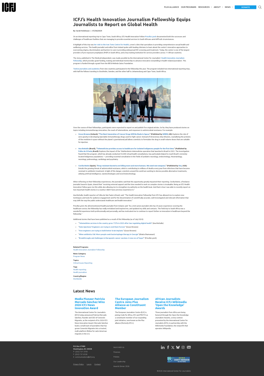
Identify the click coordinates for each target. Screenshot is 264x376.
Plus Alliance (171, 7)
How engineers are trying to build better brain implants (101, 231)
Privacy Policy (78, 364)
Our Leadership (119, 361)
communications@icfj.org (85, 357)
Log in (89, 364)
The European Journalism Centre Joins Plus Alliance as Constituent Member (132, 303)
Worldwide (77, 279)
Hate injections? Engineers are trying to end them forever (102, 227)
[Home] (9, 7)
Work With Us (118, 347)
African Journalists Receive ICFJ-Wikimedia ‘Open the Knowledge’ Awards (171, 303)
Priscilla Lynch (150, 36)
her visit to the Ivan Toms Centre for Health (111, 45)
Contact (97, 364)
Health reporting (79, 269)
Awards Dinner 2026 (121, 366)
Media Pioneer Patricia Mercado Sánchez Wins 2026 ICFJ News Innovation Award (90, 303)
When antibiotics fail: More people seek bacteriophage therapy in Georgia (108, 234)
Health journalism (80, 272)
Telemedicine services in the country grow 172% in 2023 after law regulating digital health (115, 223)
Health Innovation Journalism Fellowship (89, 250)
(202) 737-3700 (81, 352)
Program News (79, 256)
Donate (245, 7)
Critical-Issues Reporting (82, 263)
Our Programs (188, 7)
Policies (116, 357)
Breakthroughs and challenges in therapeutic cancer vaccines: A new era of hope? (111, 238)
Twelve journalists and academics (86, 69)
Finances (116, 352)
